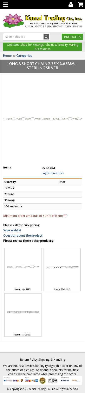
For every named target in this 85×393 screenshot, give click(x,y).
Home (7, 56)
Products (72, 37)
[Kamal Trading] (42, 21)
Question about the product (22, 235)
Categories (24, 56)
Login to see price (53, 173)
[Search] (46, 36)
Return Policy (29, 359)
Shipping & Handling (51, 359)
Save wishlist (12, 230)
